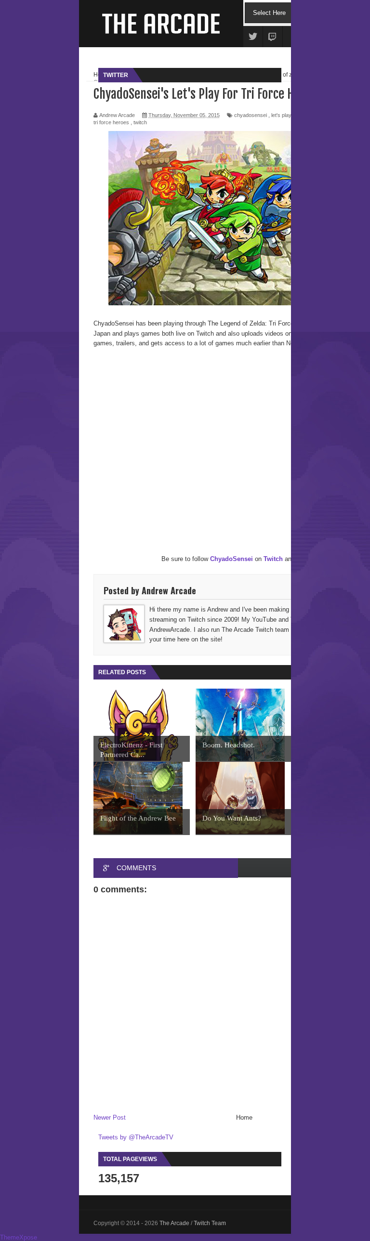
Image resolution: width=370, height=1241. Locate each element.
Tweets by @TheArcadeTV (135, 1137)
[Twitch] (272, 37)
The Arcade (175, 1223)
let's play (281, 115)
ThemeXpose (18, 1237)
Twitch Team (210, 1223)
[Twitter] (253, 37)
